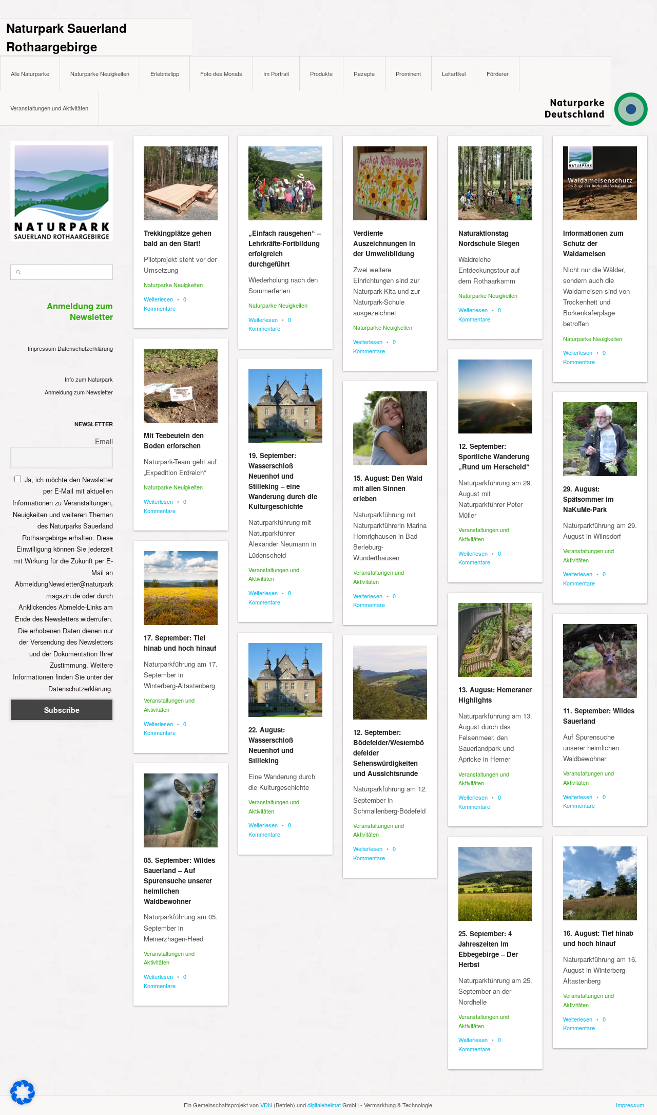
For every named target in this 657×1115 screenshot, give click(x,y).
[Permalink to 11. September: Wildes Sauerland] (600, 661)
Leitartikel (454, 73)
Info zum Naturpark (89, 379)
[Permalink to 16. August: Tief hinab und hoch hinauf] (600, 883)
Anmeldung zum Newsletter (79, 392)
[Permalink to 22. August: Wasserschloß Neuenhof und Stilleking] (285, 680)
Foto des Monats (221, 73)
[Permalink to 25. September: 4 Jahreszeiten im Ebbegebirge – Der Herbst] (495, 884)
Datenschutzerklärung (85, 348)
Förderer (498, 73)
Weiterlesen (158, 299)
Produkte (321, 73)
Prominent (408, 73)
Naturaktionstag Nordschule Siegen (488, 238)
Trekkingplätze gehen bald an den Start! (177, 238)
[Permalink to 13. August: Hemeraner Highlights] (495, 640)
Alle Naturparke (30, 73)
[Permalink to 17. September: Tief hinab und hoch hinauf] (181, 588)
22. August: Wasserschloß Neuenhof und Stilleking (271, 745)
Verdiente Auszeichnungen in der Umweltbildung (384, 243)
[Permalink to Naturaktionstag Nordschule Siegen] (495, 183)
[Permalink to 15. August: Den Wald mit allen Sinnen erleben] (390, 428)
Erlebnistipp (164, 73)
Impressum (42, 348)
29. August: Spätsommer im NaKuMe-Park (588, 499)
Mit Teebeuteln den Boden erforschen (174, 440)
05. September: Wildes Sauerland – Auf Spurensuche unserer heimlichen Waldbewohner (179, 880)
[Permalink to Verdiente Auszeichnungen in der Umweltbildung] (390, 183)
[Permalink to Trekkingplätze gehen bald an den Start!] (181, 183)
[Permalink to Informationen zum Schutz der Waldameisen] (600, 183)
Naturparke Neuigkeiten (99, 73)
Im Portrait (276, 73)
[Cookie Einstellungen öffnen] (22, 1102)
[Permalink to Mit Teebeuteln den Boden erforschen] (181, 386)
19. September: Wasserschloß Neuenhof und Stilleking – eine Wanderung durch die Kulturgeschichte (282, 480)
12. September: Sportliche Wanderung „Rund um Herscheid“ (494, 456)
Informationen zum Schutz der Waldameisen (593, 243)
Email (104, 441)
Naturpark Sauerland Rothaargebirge (66, 37)
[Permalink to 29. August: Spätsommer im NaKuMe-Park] (600, 439)
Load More (390, 1091)
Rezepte (364, 73)
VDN (266, 1105)
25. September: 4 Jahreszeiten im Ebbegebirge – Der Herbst (488, 949)
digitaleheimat (324, 1105)
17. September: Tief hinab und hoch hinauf (180, 643)
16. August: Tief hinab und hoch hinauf (598, 938)
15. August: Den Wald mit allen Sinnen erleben (387, 488)
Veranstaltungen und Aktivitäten (49, 108)
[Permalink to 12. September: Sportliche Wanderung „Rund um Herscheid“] (495, 396)
